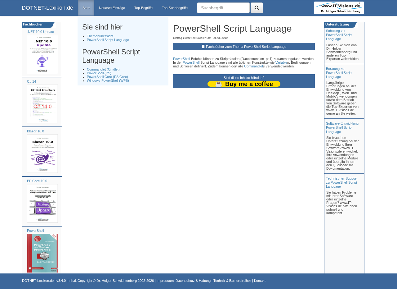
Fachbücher (32, 24)
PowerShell (35, 230)
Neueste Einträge (112, 8)
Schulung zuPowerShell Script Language (339, 35)
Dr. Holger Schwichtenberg (116, 280)
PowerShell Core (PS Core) (107, 77)
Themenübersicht (100, 36)
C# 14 (31, 81)
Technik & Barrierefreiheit (232, 280)
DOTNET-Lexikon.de (47, 8)
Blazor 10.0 (35, 131)
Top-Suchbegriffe (175, 8)
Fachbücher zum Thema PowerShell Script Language (246, 46)
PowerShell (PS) (99, 73)
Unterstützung (336, 24)
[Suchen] (257, 7)
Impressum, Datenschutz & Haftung (184, 280)
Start (86, 8)
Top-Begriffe (143, 8)
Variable (281, 62)
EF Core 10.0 (37, 181)
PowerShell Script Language (108, 40)
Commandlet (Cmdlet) (103, 69)
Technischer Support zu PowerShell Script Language (341, 182)
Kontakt (259, 280)
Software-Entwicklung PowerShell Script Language (342, 127)
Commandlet (253, 66)
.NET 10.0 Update (40, 32)
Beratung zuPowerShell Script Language (339, 73)
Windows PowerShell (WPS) (108, 80)
